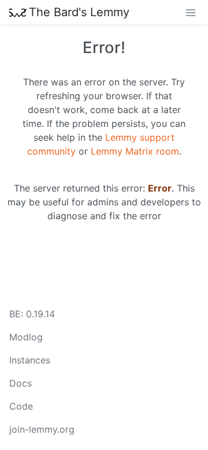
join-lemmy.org (42, 429)
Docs (20, 383)
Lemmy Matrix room (135, 151)
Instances (29, 360)
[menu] (191, 12)
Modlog (26, 337)
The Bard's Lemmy (79, 12)
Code (21, 406)
